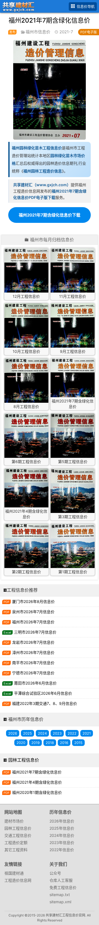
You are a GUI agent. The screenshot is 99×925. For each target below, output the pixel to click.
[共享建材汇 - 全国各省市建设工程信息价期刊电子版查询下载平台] (17, 6)
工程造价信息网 (17, 880)
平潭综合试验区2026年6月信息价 (43, 693)
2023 (57, 733)
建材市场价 (14, 821)
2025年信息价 (62, 828)
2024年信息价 (62, 835)
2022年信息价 (62, 849)
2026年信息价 (62, 821)
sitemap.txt (60, 894)
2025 (27, 733)
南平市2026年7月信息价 (33, 662)
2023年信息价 (62, 842)
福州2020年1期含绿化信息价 (37, 792)
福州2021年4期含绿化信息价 (37, 782)
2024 (42, 733)
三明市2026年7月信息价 (35, 632)
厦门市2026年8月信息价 (33, 601)
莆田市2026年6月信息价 (35, 683)
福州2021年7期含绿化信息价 (37, 772)
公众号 (55, 873)
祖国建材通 (14, 873)
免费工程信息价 (63, 887)
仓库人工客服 (61, 880)
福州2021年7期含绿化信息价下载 (49, 215)
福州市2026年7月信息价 (33, 622)
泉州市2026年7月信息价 (33, 611)
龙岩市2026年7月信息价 (33, 642)
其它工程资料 (16, 849)
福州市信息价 (38, 31)
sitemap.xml (60, 901)
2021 (86, 733)
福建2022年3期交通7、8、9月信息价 (44, 703)
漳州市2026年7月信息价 (33, 652)
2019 (35, 742)
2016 (64, 742)
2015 (78, 742)
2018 (50, 742)
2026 (12, 733)
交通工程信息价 (17, 835)
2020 (20, 742)
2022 (72, 733)
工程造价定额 (16, 842)
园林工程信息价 (23, 760)
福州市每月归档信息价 (52, 239)
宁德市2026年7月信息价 (33, 672)
